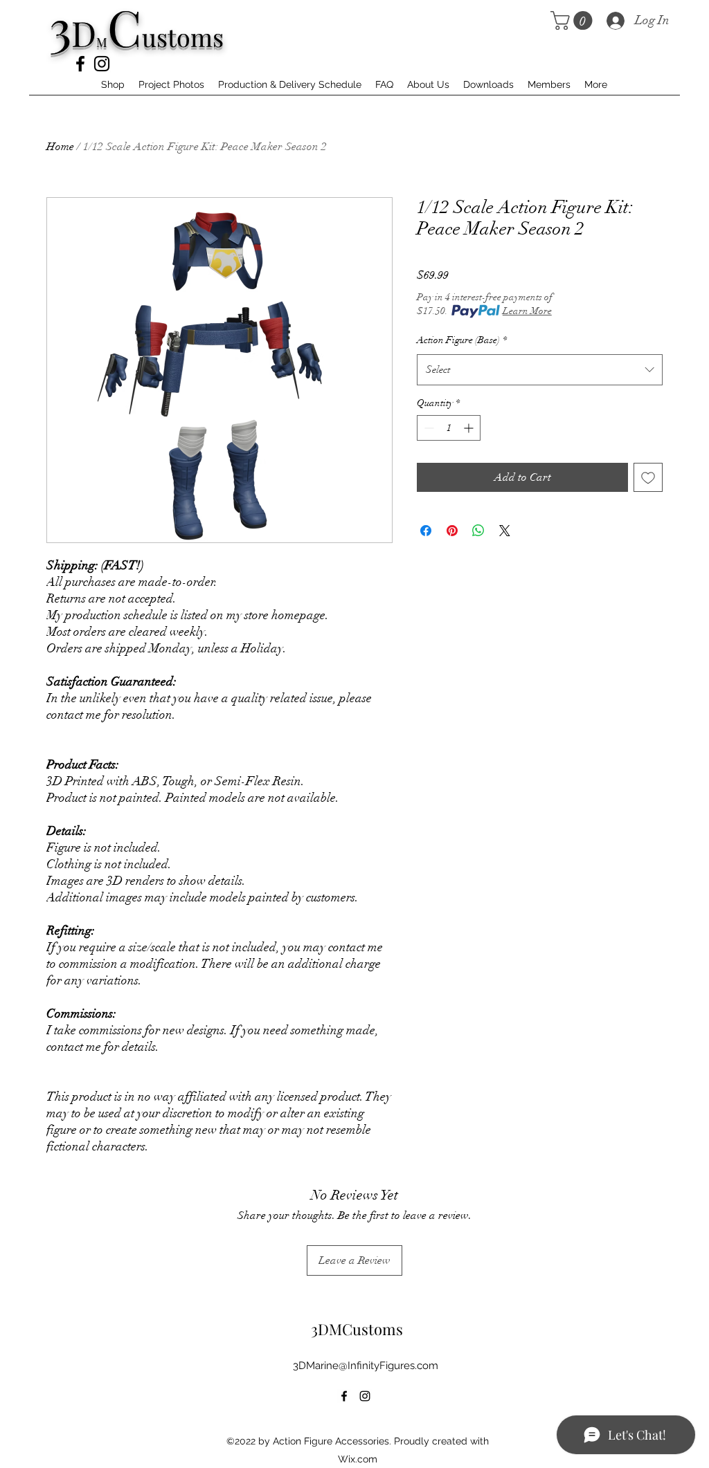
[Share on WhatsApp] (478, 530)
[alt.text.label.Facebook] (80, 63)
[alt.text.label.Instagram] (101, 63)
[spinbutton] (448, 428)
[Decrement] (427, 428)
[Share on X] (504, 530)
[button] (573, 20)
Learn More (527, 311)
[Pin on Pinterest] (452, 530)
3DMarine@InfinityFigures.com (365, 1365)
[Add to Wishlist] (648, 477)
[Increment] (469, 428)
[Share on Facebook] (426, 530)
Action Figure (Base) (462, 340)
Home (60, 147)
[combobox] (540, 369)
